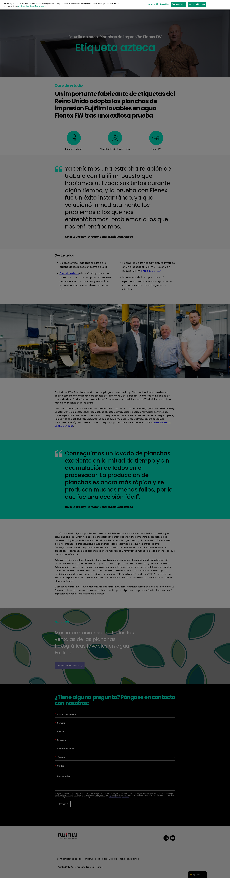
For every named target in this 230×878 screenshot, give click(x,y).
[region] (115, 4)
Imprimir (42, 6)
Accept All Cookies (197, 4)
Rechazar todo (178, 4)
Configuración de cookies (157, 4)
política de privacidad (28, 6)
